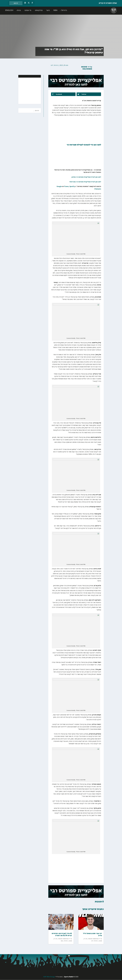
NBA (55, 10)
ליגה (52, 65)
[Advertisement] (28, 90)
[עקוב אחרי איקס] (28, 2)
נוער (48, 10)
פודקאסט (39, 10)
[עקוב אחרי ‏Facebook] (32, 2)
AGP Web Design (49, 977)
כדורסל (64, 10)
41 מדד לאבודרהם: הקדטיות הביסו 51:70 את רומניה (62, 934)
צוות (19, 10)
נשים (62, 941)
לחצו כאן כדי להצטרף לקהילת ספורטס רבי (84, 144)
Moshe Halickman (86, 68)
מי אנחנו (27, 10)
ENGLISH (9, 10)
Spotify (72, 186)
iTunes (66, 186)
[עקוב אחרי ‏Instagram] (25, 2)
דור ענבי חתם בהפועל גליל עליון (92, 934)
